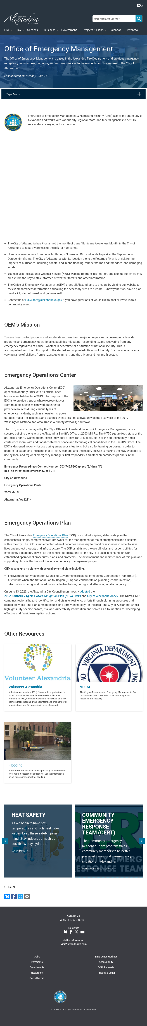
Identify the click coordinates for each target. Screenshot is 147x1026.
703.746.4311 (79, 919)
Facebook (70, 932)
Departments (37, 967)
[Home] (21, 19)
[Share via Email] (27, 896)
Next (142, 841)
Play (18, 30)
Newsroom (37, 972)
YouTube (82, 932)
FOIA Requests (106, 967)
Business (49, 30)
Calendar (115, 30)
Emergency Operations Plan (50, 535)
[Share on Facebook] (14, 896)
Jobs (37, 956)
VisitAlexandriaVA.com (74, 944)
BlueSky (65, 932)
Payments (37, 962)
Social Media (37, 978)
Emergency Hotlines (106, 956)
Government (69, 30)
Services (32, 30)
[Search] (139, 18)
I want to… (133, 30)
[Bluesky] (7, 896)
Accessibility (106, 962)
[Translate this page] (140, 5)
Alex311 (64, 919)
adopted (85, 591)
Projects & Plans (93, 30)
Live (7, 30)
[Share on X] (20, 896)
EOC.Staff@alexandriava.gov (43, 300)
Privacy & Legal (106, 972)
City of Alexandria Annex (102, 596)
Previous (5, 841)
